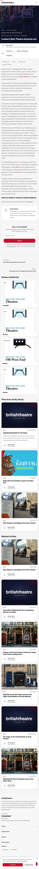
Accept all (13, 865)
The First (5, 334)
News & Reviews (11, 30)
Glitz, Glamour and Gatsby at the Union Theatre (19, 523)
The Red (5, 392)
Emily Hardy (14, 209)
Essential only (29, 865)
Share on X (10, 51)
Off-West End (7, 340)
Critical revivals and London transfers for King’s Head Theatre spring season (19, 653)
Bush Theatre (24, 77)
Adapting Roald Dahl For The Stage (15, 433)
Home (3, 30)
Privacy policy (12, 246)
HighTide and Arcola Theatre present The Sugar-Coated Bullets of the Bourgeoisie (17, 695)
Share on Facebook (22, 51)
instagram (5, 849)
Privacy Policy (23, 861)
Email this (9, 55)
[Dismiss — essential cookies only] (34, 859)
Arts (17, 167)
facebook (14, 849)
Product (5, 363)
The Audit (5, 305)
